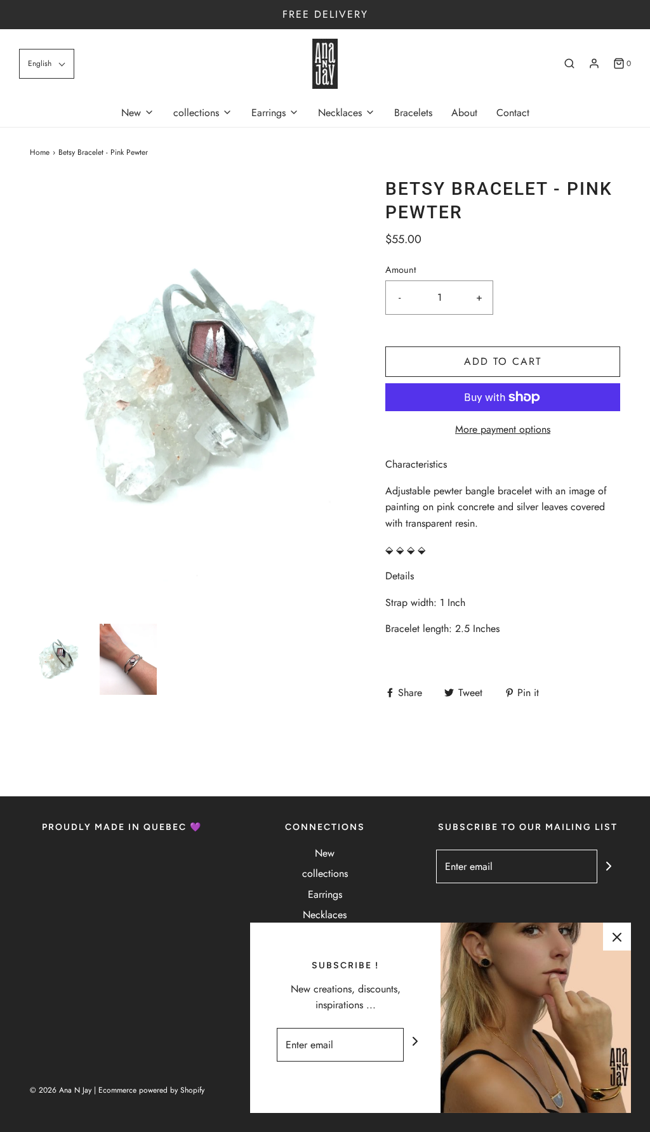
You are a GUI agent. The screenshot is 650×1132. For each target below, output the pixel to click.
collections (325, 873)
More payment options (502, 429)
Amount (400, 269)
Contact (512, 112)
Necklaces (325, 914)
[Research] (569, 63)
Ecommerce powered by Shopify (151, 1090)
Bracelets (413, 112)
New (325, 853)
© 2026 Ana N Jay (60, 1090)
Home (40, 152)
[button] (46, 64)
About (464, 112)
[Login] (594, 63)
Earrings (325, 894)
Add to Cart (502, 361)
